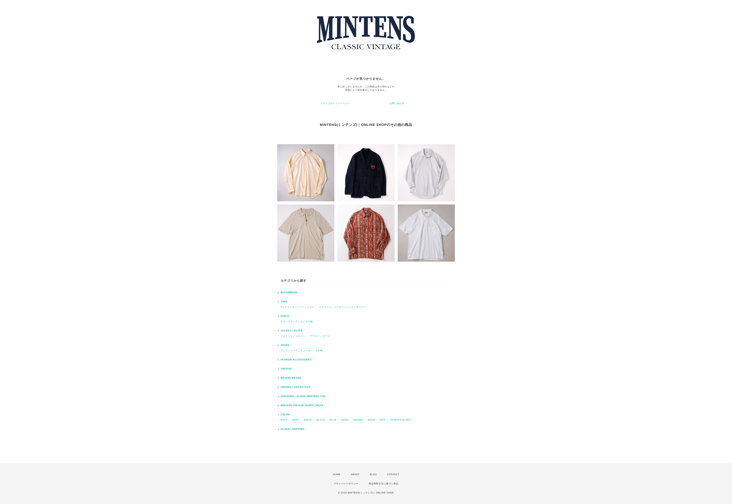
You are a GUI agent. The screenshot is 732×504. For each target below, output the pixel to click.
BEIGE (372, 420)
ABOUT (355, 474)
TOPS (284, 301)
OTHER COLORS (400, 420)
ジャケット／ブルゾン (293, 336)
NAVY (284, 420)
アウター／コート (320, 336)
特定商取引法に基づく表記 (383, 483)
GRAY (295, 420)
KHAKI (345, 420)
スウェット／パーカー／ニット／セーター (342, 307)
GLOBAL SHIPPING (292, 429)
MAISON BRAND (291, 378)
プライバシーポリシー (346, 483)
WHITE (308, 420)
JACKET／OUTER (292, 330)
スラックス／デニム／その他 (297, 321)
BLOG (373, 474)
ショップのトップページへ (335, 103)
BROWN (358, 420)
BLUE (333, 420)
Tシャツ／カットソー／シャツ (297, 307)
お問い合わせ (396, 103)
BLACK (320, 420)
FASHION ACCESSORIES (296, 359)
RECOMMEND (289, 292)
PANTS (285, 316)
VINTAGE (286, 368)
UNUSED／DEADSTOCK (296, 387)
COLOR (285, 414)
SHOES (285, 345)
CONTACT (393, 474)
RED (383, 420)
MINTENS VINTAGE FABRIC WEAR (302, 405)
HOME (336, 474)
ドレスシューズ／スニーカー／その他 (302, 350)
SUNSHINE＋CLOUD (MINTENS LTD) (303, 396)
